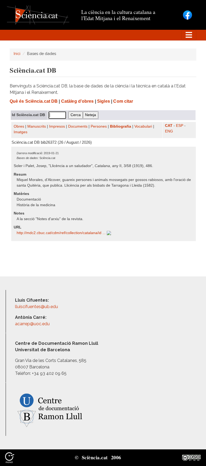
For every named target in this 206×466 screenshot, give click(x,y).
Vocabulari (143, 126)
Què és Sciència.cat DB (34, 101)
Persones (99, 126)
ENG (169, 131)
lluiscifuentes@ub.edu (37, 306)
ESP (179, 126)
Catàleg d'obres (77, 101)
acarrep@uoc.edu (32, 323)
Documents (77, 126)
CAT (168, 126)
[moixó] (9, 457)
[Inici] (38, 14)
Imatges (20, 132)
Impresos (57, 126)
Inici (17, 53)
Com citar (123, 101)
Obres (19, 126)
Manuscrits (36, 126)
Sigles (103, 101)
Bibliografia (120, 126)
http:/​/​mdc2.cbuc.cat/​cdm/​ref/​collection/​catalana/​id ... (62, 233)
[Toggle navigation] (188, 35)
